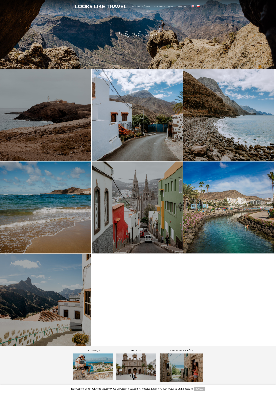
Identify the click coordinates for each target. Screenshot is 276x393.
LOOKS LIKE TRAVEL (100, 6)
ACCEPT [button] (200, 389)
